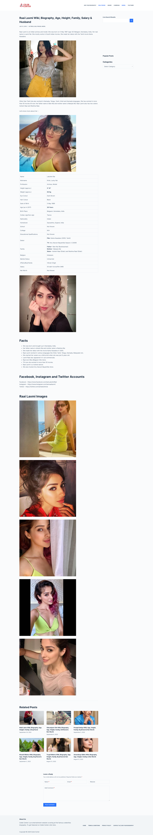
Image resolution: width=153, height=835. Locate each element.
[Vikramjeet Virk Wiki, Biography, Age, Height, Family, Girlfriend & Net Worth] (59, 718)
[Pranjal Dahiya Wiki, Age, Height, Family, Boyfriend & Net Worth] (86, 718)
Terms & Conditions (94, 825)
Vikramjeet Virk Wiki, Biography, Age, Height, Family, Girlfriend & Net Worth (58, 730)
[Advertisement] (118, 38)
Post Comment (50, 804)
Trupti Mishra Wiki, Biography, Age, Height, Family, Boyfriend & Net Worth (59, 757)
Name (47, 782)
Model (124, 5)
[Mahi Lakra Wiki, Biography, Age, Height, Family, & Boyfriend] (31, 718)
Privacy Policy (106, 825)
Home (84, 825)
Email (69, 782)
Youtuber (131, 5)
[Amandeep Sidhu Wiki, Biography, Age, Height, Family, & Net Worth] (86, 745)
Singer (109, 5)
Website (92, 782)
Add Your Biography (90, 5)
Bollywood (101, 5)
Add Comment (50, 788)
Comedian (117, 5)
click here (52, 825)
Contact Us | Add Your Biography (123, 825)
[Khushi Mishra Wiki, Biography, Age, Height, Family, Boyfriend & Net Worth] (31, 745)
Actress (31, 26)
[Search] (131, 20)
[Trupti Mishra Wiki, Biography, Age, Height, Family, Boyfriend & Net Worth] (59, 745)
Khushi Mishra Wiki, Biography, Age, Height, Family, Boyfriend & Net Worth (30, 757)
